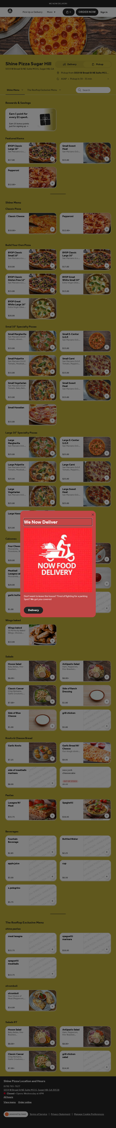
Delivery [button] (33, 610)
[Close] (93, 515)
